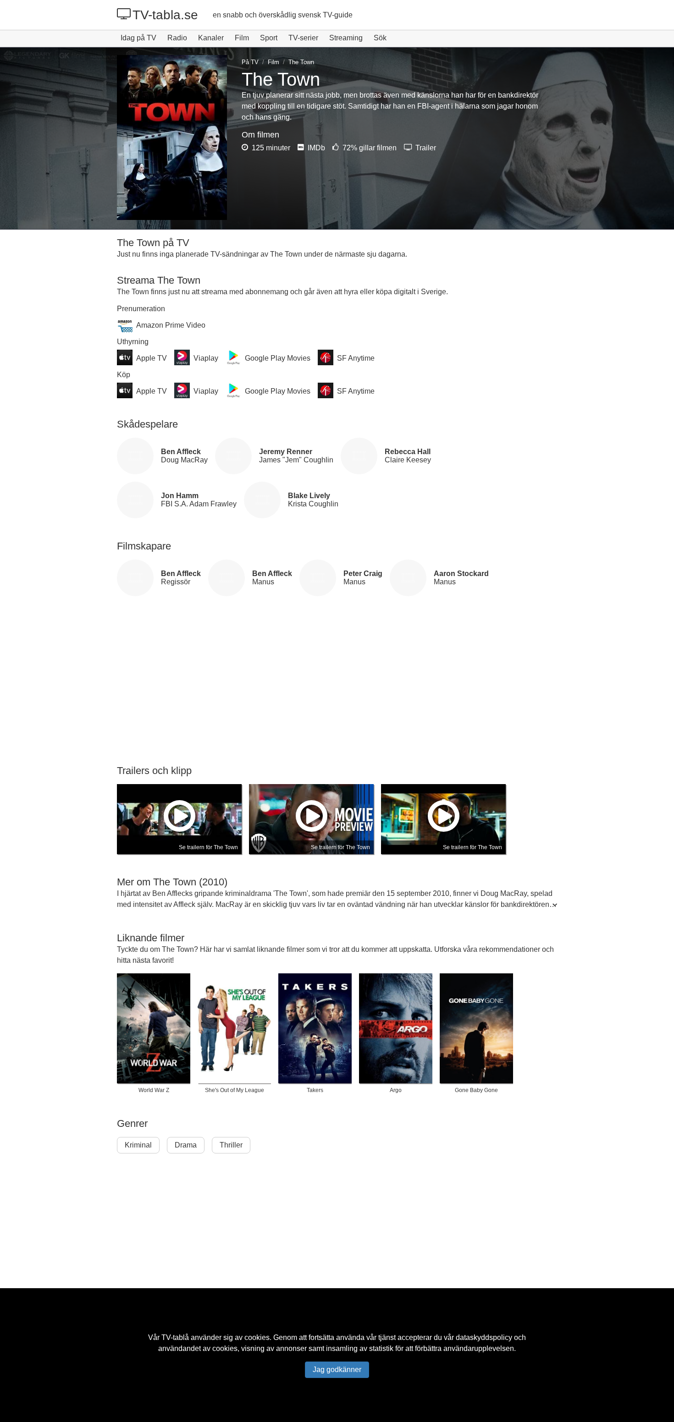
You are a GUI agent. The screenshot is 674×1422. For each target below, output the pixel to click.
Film (242, 38)
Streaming (346, 38)
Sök (380, 38)
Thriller (231, 1145)
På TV (250, 62)
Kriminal (138, 1145)
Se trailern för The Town (208, 847)
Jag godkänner (337, 1369)
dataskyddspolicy (484, 1337)
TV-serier (303, 38)
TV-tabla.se (165, 15)
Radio (177, 38)
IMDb (315, 148)
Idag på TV (138, 38)
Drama (186, 1145)
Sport (268, 38)
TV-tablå (175, 1337)
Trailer (425, 148)
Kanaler (211, 38)
